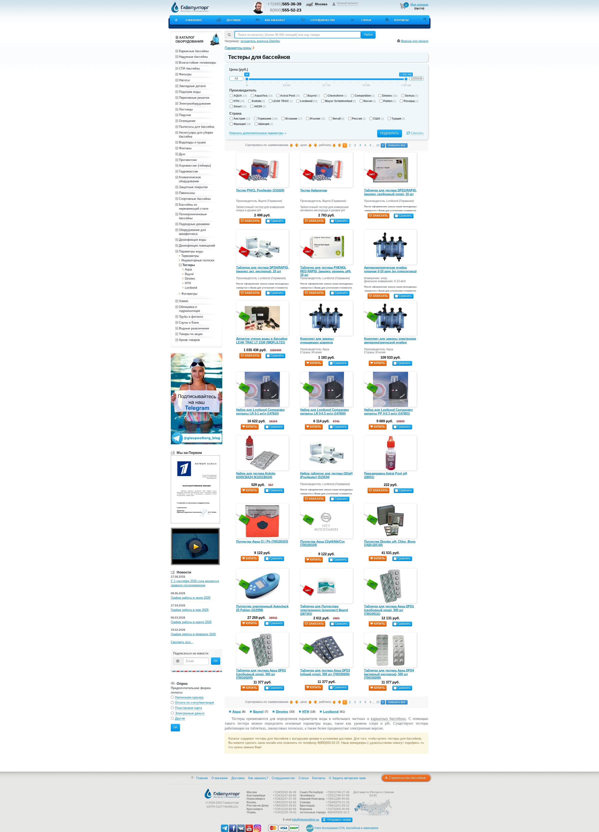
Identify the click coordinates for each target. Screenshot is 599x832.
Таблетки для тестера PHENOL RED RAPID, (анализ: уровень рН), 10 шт (325, 271)
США (378, 118)
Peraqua (411, 101)
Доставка (234, 20)
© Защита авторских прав (347, 778)
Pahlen (389, 101)
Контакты (401, 20)
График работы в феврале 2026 (193, 634)
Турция (398, 118)
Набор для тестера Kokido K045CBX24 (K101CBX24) (255, 475)
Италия (317, 118)
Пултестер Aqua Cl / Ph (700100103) (262, 541)
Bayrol (313, 95)
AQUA (240, 95)
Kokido (258, 101)
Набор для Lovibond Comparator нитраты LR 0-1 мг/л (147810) (260, 411)
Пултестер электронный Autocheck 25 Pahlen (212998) (262, 608)
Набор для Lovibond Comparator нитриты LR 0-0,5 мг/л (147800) (324, 411)
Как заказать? (275, 20)
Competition (364, 95)
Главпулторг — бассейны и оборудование (222, 793)
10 (378, 145)
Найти (368, 34)
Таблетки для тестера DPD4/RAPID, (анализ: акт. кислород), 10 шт (262, 269)
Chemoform (337, 95)
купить (315, 363)
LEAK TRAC (282, 101)
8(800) (285, 10)
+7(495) (284, 4)
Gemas (411, 95)
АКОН (260, 106)
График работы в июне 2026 (190, 597)
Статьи (366, 20)
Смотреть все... (182, 642)
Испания (293, 118)
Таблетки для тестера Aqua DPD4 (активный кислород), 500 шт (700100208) (389, 674)
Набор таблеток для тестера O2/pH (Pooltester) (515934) (326, 475)
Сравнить (277, 221)
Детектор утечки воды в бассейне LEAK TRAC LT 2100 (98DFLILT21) (261, 340)
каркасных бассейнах (388, 719)
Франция (242, 124)
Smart (240, 106)
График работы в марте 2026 (191, 622)
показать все (396, 145)
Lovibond (308, 101)
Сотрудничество (322, 20)
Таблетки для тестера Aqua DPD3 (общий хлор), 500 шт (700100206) (325, 672)
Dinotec (389, 95)
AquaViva (263, 95)
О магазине (194, 20)
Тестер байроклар (313, 190)
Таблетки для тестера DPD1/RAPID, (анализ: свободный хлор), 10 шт (390, 192)
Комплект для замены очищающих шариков (317, 340)
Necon (369, 101)
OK (216, 661)
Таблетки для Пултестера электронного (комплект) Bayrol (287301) (324, 610)
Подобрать (389, 133)
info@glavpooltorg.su (305, 819)
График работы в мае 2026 (189, 610)
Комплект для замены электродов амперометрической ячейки (390, 340)
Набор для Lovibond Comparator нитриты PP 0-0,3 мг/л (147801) (388, 411)
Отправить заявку (339, 819)
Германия (268, 118)
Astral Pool (290, 95)
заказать (252, 221)
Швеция (265, 124)
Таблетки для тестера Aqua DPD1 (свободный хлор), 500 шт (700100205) (261, 674)
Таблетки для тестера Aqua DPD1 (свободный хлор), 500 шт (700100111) (389, 610)
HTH (239, 101)
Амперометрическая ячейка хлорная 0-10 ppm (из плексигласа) (390, 269)
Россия (358, 118)
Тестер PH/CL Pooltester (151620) (260, 190)
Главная (202, 778)
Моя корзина (419, 4)
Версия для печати (414, 41)
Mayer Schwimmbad (340, 101)
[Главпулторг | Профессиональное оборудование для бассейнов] (190, 7)
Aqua (236, 711)
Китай (338, 118)
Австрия (242, 118)
